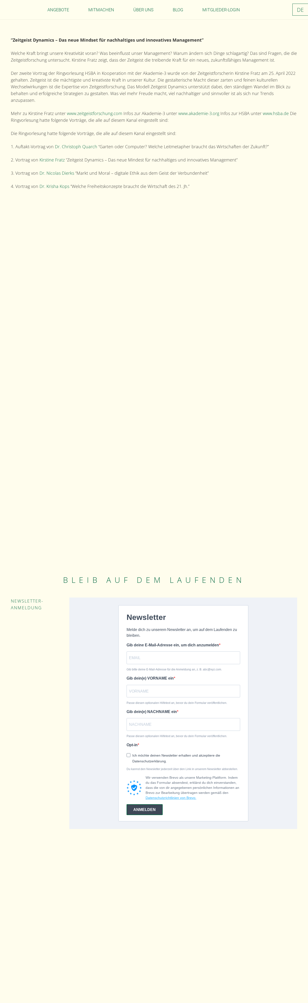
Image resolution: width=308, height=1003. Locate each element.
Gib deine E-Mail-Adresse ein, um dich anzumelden (173, 645)
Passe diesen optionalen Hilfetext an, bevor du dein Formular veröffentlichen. (177, 703)
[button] (73, 9)
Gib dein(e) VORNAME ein (150, 678)
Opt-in (132, 745)
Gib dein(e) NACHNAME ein (152, 712)
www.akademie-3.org (199, 113)
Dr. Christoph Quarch (75, 146)
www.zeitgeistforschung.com (95, 113)
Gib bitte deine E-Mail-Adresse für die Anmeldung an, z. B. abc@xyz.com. (174, 669)
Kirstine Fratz (52, 160)
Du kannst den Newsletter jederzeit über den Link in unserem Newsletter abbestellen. (182, 769)
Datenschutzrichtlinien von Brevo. (171, 798)
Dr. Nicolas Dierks (57, 173)
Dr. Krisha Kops (55, 186)
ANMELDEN (144, 810)
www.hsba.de (276, 113)
